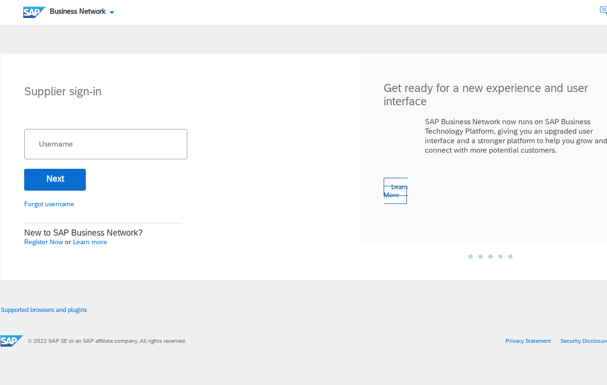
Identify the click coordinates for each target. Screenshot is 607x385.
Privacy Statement (528, 341)
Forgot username (49, 204)
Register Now (44, 242)
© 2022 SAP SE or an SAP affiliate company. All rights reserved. (107, 341)
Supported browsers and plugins (44, 309)
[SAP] (11, 341)
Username (56, 144)
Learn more (90, 242)
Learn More (396, 191)
